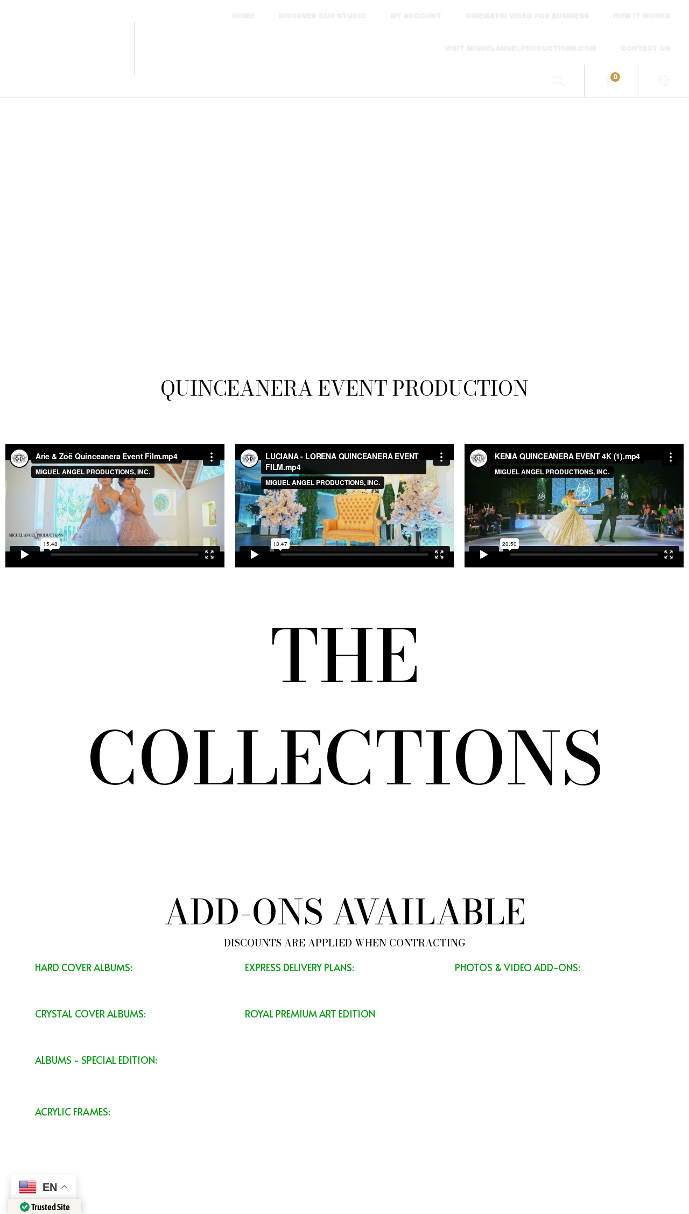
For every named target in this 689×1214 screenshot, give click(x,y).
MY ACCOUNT (415, 16)
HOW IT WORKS (641, 16)
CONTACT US (645, 48)
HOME (243, 16)
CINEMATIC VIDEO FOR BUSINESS (527, 16)
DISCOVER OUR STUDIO (322, 16)
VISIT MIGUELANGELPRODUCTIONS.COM (520, 48)
